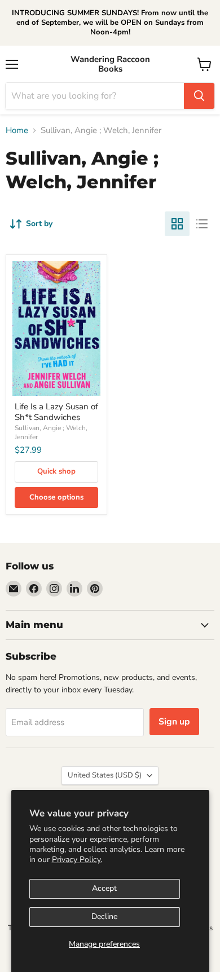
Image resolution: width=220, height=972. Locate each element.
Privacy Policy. (77, 859)
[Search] (199, 96)
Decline (104, 916)
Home (17, 130)
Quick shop (56, 471)
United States (105, 775)
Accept (104, 888)
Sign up (174, 721)
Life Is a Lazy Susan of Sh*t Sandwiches (56, 412)
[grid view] (177, 223)
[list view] (202, 223)
